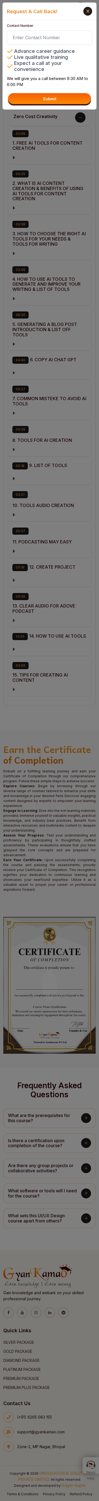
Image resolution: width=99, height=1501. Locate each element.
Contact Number (20, 26)
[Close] (87, 11)
